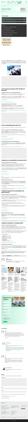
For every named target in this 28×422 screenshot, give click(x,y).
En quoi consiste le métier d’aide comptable (13, 110)
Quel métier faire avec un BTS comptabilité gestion (14, 146)
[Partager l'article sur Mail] (24, 9)
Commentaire (3, 377)
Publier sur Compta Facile (24, 406)
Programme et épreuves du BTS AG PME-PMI (7, 101)
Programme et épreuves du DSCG (6, 209)
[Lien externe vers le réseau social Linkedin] (21, 408)
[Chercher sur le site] (26, 2)
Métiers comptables (18, 1)
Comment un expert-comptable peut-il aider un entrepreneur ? (5, 412)
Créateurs (8, 1)
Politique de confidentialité (11, 396)
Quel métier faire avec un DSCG (12, 220)
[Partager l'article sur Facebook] (7, 255)
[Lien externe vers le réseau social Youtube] (24, 408)
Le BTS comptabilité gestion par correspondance (8, 139)
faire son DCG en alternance (17, 349)
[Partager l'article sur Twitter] (8, 255)
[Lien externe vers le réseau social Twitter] (23, 408)
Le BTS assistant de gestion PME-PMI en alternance (8, 102)
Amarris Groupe (12, 412)
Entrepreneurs (13, 1)
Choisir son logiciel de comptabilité (5, 408)
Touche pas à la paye (13, 413)
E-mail (2, 390)
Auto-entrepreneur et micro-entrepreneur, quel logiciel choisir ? (15, 407)
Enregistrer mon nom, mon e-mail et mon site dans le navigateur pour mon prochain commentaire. (13, 394)
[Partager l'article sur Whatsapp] (23, 9)
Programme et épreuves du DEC (12, 242)
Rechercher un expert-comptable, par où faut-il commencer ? (5, 413)
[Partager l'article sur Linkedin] (9, 255)
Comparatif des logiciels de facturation (5, 407)
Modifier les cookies (14, 420)
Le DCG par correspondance (5, 174)
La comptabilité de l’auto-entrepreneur (15, 406)
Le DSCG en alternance (4, 210)
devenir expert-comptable (9, 245)
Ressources (19, 2)
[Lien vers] (6, 47)
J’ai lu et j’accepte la (8, 396)
